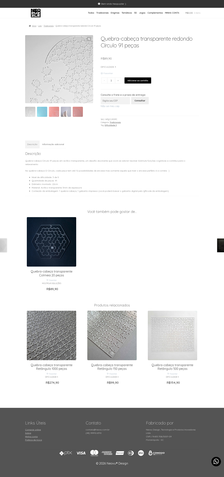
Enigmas (115, 12)
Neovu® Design (112, 463)
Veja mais (51, 239)
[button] (89, 39)
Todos (91, 12)
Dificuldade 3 (111, 125)
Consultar (140, 100)
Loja (40, 26)
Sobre (28, 433)
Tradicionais (102, 12)
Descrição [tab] (32, 144)
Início (34, 26)
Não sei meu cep (110, 106)
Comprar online (33, 429)
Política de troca (33, 440)
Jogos (142, 12)
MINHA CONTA (172, 12)
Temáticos (127, 12)
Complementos (155, 12)
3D (135, 12)
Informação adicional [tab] (53, 144)
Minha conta (31, 436)
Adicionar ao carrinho (138, 80)
